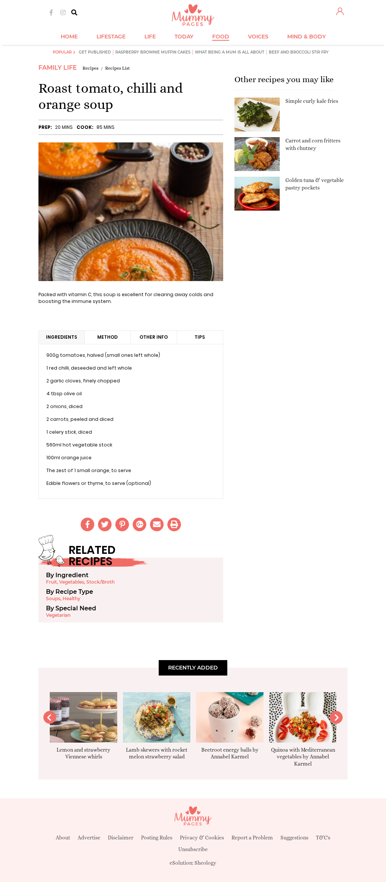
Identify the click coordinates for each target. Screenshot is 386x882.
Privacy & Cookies (202, 838)
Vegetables (71, 582)
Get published (95, 52)
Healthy (71, 598)
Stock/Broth (100, 582)
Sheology (205, 863)
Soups (53, 598)
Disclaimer (120, 838)
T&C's (323, 838)
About (63, 838)
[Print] (174, 524)
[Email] (157, 524)
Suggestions (294, 838)
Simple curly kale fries (311, 101)
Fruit (51, 582)
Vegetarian (58, 615)
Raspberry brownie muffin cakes (152, 52)
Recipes (90, 68)
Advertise (89, 838)
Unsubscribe (193, 849)
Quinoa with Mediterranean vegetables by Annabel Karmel (303, 756)
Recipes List (117, 68)
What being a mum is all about (229, 52)
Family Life (57, 67)
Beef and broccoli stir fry (299, 52)
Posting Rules (156, 838)
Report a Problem (252, 838)
